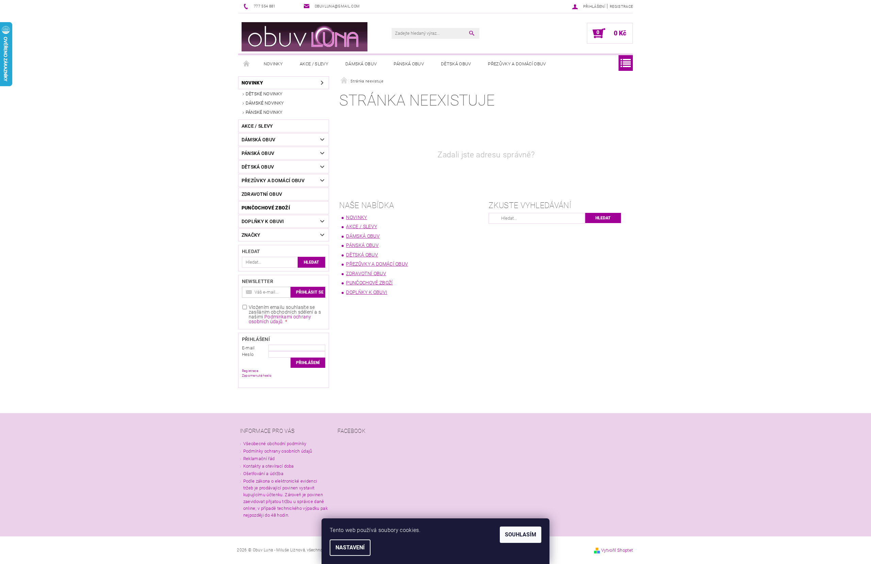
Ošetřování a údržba (263, 473)
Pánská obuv (409, 63)
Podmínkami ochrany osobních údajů (280, 319)
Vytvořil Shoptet (617, 550)
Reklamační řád (259, 458)
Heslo (248, 354)
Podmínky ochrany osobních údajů (277, 451)
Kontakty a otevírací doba (268, 466)
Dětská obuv (456, 63)
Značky (251, 235)
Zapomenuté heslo (257, 375)
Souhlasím (520, 534)
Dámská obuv (361, 63)
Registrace (621, 6)
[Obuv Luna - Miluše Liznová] (304, 36)
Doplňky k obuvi (263, 221)
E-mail (248, 347)
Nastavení (350, 547)
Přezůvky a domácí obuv (517, 63)
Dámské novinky (265, 103)
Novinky (273, 63)
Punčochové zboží (266, 207)
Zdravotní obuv (262, 194)
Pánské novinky (264, 112)
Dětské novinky (264, 93)
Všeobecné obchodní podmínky (275, 443)
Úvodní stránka (246, 64)
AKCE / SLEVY (314, 63)
